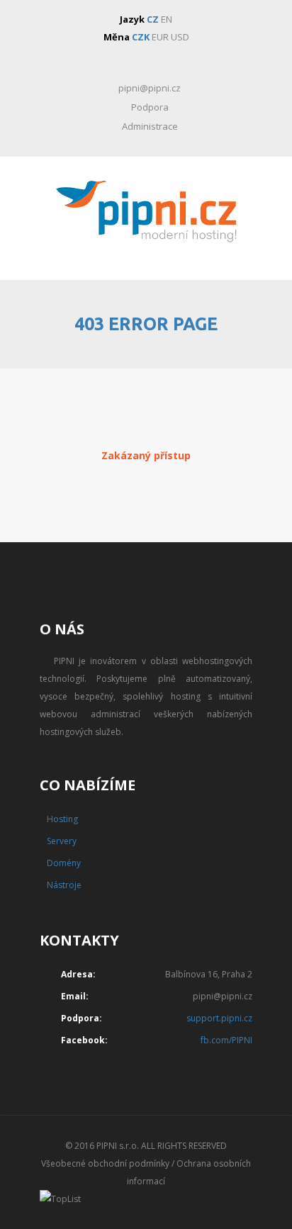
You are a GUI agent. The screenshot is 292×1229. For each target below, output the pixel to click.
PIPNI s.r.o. (117, 1146)
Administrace (150, 126)
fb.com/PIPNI (226, 1040)
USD (180, 36)
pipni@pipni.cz (149, 88)
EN (166, 19)
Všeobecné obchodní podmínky (105, 1163)
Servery (62, 841)
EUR (160, 36)
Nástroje (64, 885)
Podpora (150, 107)
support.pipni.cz (219, 1018)
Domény (64, 863)
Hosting (62, 819)
